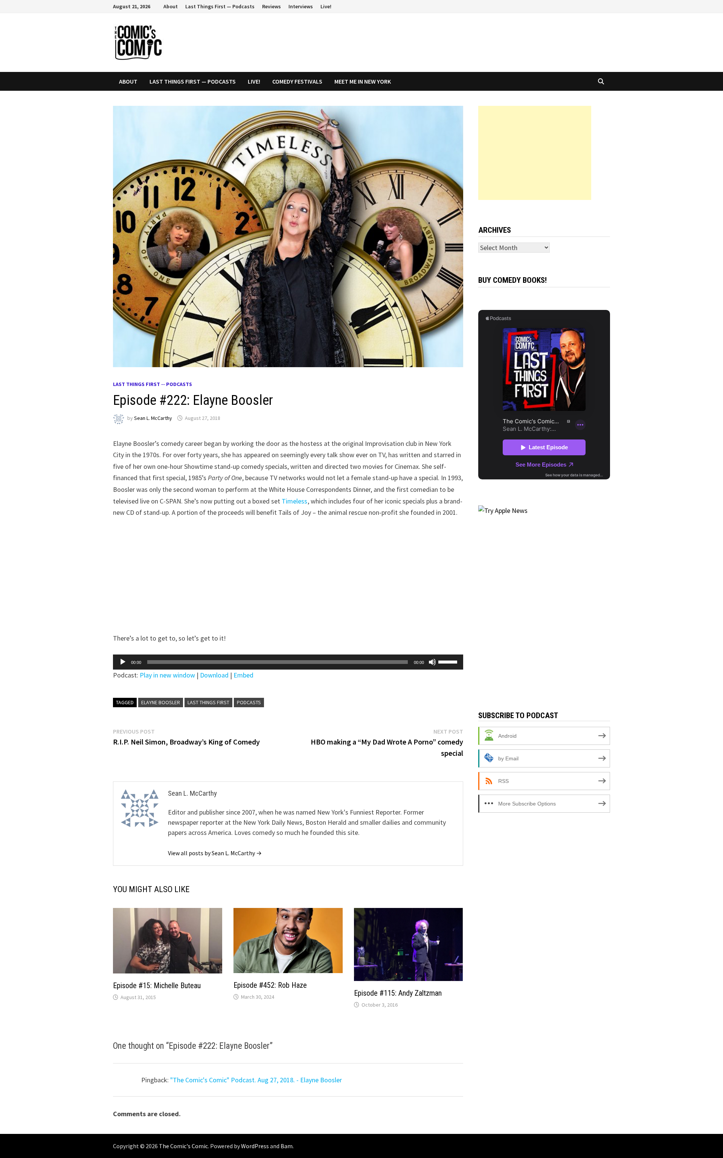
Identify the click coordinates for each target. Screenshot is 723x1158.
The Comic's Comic (183, 1146)
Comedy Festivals (297, 81)
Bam (287, 1146)
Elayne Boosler (160, 702)
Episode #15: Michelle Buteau (157, 985)
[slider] (448, 661)
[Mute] (432, 662)
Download (214, 675)
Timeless (294, 501)
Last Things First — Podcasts (220, 6)
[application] (288, 662)
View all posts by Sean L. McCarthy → (215, 853)
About (170, 6)
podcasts (249, 702)
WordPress (255, 1146)
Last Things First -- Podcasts (152, 384)
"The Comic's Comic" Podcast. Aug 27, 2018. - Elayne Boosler (256, 1080)
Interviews (300, 6)
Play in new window (167, 675)
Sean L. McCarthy (153, 418)
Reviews (271, 6)
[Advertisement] (534, 153)
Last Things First (208, 702)
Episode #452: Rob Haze (270, 985)
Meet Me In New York (362, 81)
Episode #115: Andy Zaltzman (398, 993)
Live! (325, 6)
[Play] (123, 662)
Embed (243, 675)
